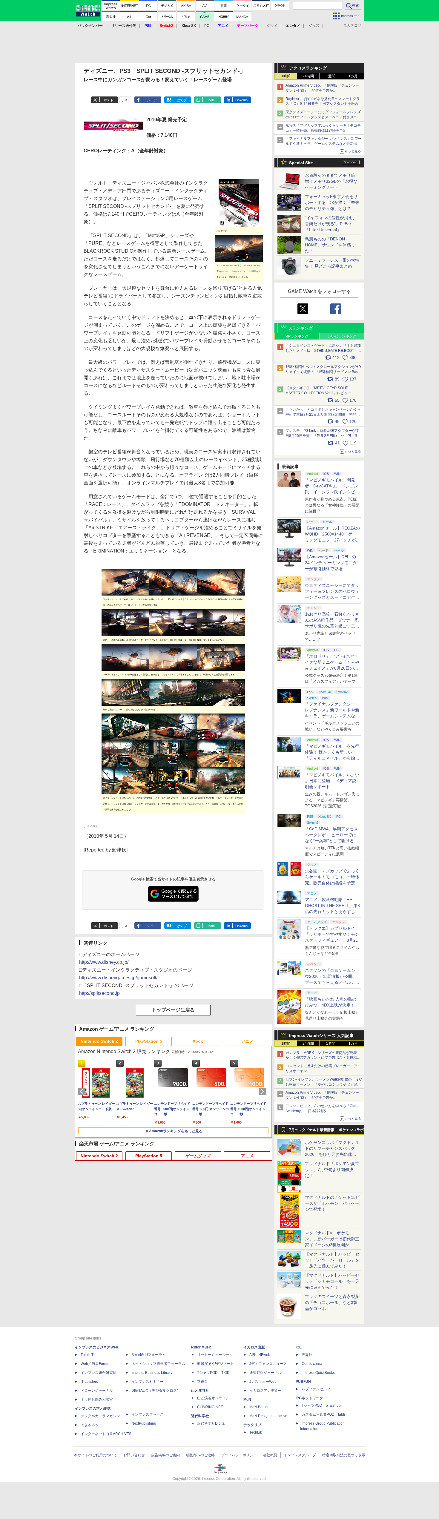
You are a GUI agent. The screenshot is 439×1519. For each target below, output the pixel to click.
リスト (126, 100)
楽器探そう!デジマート (215, 1364)
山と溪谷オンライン (213, 1398)
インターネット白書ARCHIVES (106, 1434)
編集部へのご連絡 (200, 1455)
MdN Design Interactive (268, 1416)
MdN (247, 1399)
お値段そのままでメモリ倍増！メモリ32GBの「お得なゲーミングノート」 (331, 181)
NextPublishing (143, 1423)
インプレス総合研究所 (98, 1373)
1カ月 (353, 76)
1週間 (330, 76)
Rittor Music (201, 1347)
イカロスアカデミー (265, 1390)
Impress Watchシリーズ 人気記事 (321, 1035)
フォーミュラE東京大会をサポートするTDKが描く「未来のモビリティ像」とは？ (332, 202)
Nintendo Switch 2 (99, 1041)
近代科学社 (200, 1416)
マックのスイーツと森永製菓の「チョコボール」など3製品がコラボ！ (332, 1302)
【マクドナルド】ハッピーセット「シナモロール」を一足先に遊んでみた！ (332, 1281)
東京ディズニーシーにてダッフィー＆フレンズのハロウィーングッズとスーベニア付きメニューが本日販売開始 (323, 117)
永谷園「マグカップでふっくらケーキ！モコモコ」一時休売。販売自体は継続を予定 (332, 877)
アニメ (247, 1041)
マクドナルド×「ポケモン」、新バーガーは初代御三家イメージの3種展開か (332, 1238)
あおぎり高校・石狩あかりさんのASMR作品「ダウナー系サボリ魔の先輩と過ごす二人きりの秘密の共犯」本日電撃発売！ (332, 626)
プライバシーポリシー (239, 1455)
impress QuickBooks (318, 1373)
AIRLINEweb (259, 1355)
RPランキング (296, 336)
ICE (299, 1347)
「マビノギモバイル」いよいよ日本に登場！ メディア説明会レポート (332, 780)
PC (206, 26)
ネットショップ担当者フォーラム (158, 1364)
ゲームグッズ (198, 1155)
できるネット (91, 1425)
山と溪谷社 (200, 1390)
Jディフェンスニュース (268, 1364)
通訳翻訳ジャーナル (265, 1373)
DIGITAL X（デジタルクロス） (155, 1390)
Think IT (87, 1355)
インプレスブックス (147, 1414)
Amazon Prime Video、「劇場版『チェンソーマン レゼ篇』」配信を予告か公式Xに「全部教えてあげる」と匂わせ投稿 (322, 90)
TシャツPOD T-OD (213, 1373)
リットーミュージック (215, 1355)
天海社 (307, 1355)
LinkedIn (241, 100)
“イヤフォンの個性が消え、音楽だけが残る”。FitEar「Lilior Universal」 (331, 223)
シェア (152, 100)
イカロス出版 (254, 1347)
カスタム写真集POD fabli (323, 1414)
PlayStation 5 (148, 1041)
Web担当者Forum (95, 1364)
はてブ (182, 100)
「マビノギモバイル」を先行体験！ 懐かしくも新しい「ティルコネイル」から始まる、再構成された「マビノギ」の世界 (332, 758)
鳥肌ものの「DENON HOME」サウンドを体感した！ (330, 245)
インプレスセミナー (147, 1382)
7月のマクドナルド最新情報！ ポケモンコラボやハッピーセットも (326, 1131)
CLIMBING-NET (210, 1407)
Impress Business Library (151, 1373)
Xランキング (301, 328)
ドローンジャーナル (97, 1390)
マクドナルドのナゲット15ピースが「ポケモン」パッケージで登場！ (332, 1203)
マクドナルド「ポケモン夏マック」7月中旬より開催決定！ (332, 1169)
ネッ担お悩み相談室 (97, 1399)
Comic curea (312, 1364)
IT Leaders (89, 1382)
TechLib (255, 1432)
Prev (83, 1091)
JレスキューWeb (263, 1382)
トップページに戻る (173, 1009)
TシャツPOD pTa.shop (321, 1405)
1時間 (286, 76)
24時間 (308, 76)
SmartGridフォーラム (148, 1355)
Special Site (301, 162)
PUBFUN (303, 1382)
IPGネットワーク (309, 1398)
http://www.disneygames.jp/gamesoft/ (118, 977)
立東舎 (202, 1382)
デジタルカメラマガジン (100, 1416)
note (211, 100)
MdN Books (258, 1407)
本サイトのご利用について (95, 1455)
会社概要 (270, 1455)
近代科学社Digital (211, 1423)
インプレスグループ (300, 1455)
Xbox (198, 1041)
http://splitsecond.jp (99, 993)
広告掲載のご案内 (165, 1455)
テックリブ (252, 1425)
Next (263, 1091)
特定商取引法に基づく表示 (343, 1455)
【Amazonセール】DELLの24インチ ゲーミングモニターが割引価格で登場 (331, 562)
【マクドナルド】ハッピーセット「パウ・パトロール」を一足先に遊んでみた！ (332, 1260)
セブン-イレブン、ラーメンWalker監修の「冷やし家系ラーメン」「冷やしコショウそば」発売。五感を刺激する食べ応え (324, 1084)
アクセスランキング (308, 68)
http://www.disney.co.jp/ (103, 962)
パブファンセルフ (316, 1389)
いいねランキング (342, 336)
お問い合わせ (134, 1455)
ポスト (108, 100)
